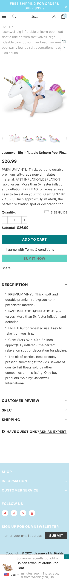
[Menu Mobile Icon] (4, 16)
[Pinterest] (23, 513)
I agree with (15, 249)
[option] (34, 92)
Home (6, 26)
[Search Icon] (14, 16)
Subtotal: (9, 228)
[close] (66, 6)
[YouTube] (32, 513)
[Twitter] (5, 513)
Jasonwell (41, 553)
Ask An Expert (53, 432)
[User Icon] (54, 16)
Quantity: (9, 212)
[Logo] (34, 16)
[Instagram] (14, 513)
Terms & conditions (39, 249)
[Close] (66, 556)
